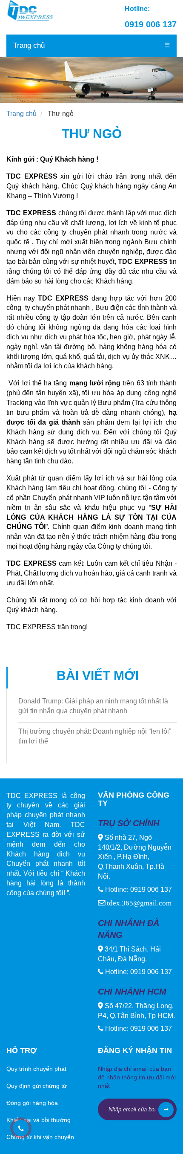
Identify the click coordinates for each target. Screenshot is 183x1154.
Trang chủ (29, 45)
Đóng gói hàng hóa (32, 1102)
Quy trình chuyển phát (36, 1068)
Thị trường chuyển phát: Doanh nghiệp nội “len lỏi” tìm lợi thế (94, 736)
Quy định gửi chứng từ (36, 1085)
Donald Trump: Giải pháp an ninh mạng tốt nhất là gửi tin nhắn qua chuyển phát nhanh (93, 705)
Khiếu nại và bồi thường (38, 1119)
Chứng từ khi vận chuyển (40, 1137)
